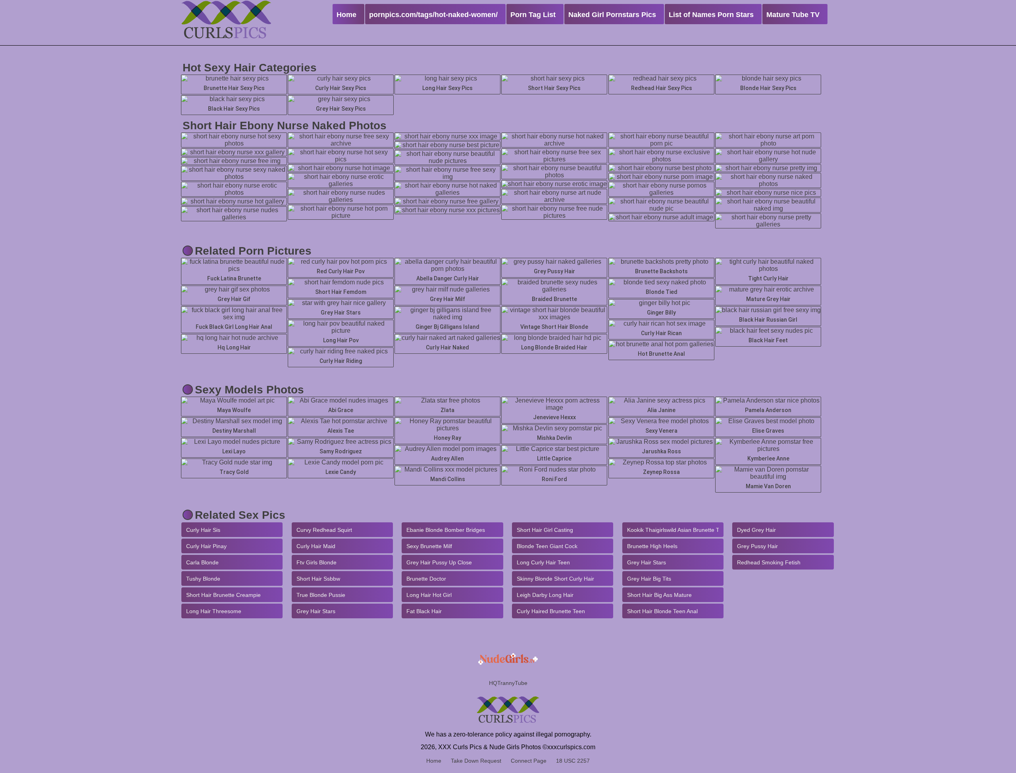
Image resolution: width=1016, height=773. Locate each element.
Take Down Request (476, 761)
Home (433, 761)
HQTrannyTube (508, 683)
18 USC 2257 (573, 761)
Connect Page (528, 761)
